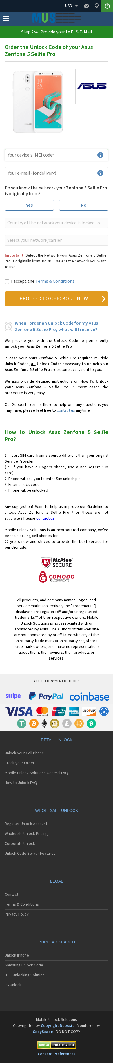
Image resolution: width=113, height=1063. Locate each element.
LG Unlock (13, 985)
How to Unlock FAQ (21, 783)
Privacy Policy (17, 914)
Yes (29, 205)
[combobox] (56, 222)
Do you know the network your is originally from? (56, 191)
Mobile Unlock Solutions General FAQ (36, 773)
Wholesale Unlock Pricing (26, 834)
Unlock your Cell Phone (24, 753)
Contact (11, 894)
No (84, 205)
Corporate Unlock (20, 844)
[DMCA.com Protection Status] (56, 1046)
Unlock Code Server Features (30, 853)
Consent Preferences (56, 1054)
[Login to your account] (107, 6)
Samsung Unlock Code (24, 965)
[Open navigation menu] (6, 20)
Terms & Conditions (54, 281)
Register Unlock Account (26, 824)
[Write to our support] (86, 6)
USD (68, 6)
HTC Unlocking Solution (25, 975)
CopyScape (43, 1032)
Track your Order (19, 763)
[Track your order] (96, 6)
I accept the (42, 281)
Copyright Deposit (57, 1026)
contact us (66, 410)
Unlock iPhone (17, 955)
